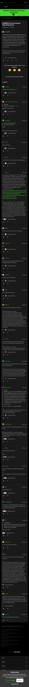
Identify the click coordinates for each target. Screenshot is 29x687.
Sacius (6, 448)
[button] (2, 3)
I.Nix (6, 487)
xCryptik (6, 339)
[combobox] (14, 6)
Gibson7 (6, 157)
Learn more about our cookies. (16, 677)
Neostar (6, 593)
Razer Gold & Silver (6, 18)
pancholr (7, 466)
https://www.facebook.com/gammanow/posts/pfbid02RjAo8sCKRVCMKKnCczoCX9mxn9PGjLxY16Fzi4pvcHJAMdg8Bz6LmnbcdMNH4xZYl (14, 192)
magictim (7, 305)
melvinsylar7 (8, 387)
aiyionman (7, 243)
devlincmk (7, 258)
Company (4, 670)
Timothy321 (7, 275)
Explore (3, 661)
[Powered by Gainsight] (15, 652)
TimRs (6, 290)
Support (3, 666)
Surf (6, 554)
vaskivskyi (7, 86)
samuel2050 (7, 120)
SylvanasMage (8, 502)
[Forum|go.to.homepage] (10, 3)
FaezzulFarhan (8, 424)
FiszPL (6, 142)
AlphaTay (7, 172)
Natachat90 (7, 361)
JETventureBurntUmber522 (11, 101)
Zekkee (6, 228)
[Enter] (2, 6)
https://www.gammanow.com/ (9, 198)
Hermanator (7, 542)
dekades (6, 32)
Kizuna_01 (7, 614)
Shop (3, 657)
